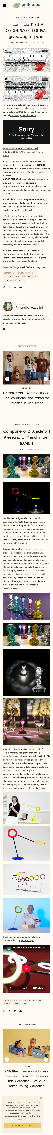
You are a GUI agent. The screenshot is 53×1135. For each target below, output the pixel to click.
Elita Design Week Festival (23, 115)
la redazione (18, 450)
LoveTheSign (27, 940)
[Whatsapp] (4, 287)
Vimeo (6, 155)
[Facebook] (10, 287)
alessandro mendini (12, 1000)
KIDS (31, 388)
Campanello (9, 549)
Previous (7, 379)
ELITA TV (36, 152)
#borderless (9, 273)
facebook (32, 261)
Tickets (21, 280)
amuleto (27, 1000)
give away (26, 277)
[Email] (20, 287)
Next (46, 379)
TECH (37, 424)
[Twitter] (15, 287)
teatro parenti (10, 280)
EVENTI (16, 18)
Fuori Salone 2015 (11, 277)
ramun (24, 1004)
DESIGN (17, 424)
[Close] (41, 1098)
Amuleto (7, 749)
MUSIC (37, 18)
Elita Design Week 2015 (26, 273)
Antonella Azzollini (18, 43)
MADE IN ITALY (27, 424)
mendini (15, 1004)
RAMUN (19, 522)
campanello (38, 1000)
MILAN (31, 18)
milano (35, 277)
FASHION (23, 18)
